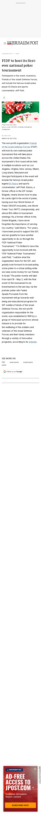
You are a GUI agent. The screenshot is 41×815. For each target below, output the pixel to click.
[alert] (20, 789)
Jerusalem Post (7, 53)
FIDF (3, 362)
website (33, 342)
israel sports (14, 362)
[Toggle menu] (5, 43)
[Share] (4, 97)
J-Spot (17, 53)
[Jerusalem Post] (22, 43)
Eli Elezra (13, 183)
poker (4, 365)
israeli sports (28, 362)
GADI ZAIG (7, 135)
